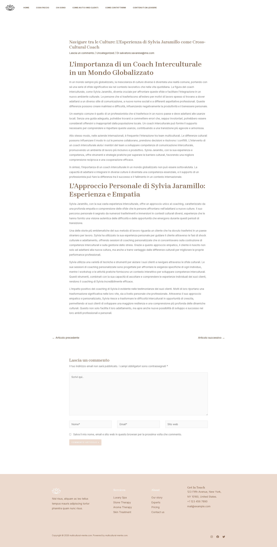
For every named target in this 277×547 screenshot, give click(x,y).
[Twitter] (223, 536)
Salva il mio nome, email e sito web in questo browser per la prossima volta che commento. (127, 434)
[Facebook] (217, 536)
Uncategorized (105, 52)
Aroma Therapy (122, 507)
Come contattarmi (115, 7)
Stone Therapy (122, 502)
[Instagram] (211, 536)
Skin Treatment (122, 512)
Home (26, 7)
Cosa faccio (42, 7)
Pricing (155, 507)
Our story (156, 497)
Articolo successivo (211, 337)
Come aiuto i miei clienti (85, 7)
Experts (155, 502)
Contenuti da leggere (145, 7)
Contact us (157, 512)
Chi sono (60, 7)
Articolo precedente (65, 337)
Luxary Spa (120, 497)
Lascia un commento (81, 52)
